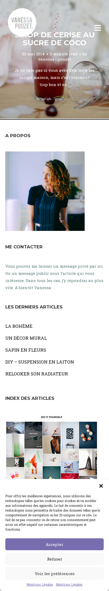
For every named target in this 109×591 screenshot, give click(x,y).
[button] (101, 485)
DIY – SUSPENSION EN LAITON (39, 362)
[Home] (28, 28)
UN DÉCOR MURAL (26, 338)
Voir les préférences (55, 573)
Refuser (54, 559)
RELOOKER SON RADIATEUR (36, 374)
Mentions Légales (39, 584)
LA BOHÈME (19, 326)
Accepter (54, 544)
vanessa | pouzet (54, 59)
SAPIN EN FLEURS (25, 350)
